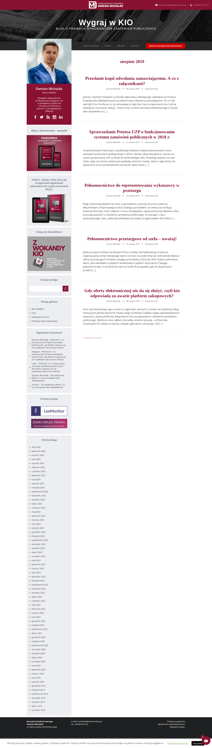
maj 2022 (36, 604)
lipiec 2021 (37, 633)
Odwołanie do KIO (40, 317)
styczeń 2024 (38, 528)
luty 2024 (36, 524)
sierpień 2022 (38, 592)
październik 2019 (40, 694)
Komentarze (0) (151, 89)
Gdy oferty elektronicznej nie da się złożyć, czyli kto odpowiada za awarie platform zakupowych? (132, 293)
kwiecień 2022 (38, 609)
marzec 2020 (38, 673)
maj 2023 (36, 560)
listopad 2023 (38, 536)
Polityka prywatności (176, 721)
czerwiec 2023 (38, 556)
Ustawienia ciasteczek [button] (177, 743)
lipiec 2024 (37, 503)
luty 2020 (36, 677)
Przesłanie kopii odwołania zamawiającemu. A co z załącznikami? (132, 81)
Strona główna (91, 46)
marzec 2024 (38, 520)
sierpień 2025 (38, 467)
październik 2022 (40, 584)
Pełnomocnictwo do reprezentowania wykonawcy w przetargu (132, 188)
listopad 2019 (38, 689)
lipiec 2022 (37, 596)
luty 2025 (36, 479)
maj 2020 (36, 665)
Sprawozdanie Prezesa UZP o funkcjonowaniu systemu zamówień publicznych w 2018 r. (132, 134)
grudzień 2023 (39, 532)
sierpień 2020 (38, 653)
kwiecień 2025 (38, 475)
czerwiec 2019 (38, 710)
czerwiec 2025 (38, 471)
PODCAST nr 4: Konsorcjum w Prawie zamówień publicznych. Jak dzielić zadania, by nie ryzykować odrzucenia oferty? (49, 343)
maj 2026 (36, 447)
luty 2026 (36, 459)
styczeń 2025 (38, 483)
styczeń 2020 (38, 681)
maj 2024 (36, 511)
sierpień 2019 (38, 702)
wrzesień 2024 (39, 495)
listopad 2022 (38, 580)
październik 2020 (40, 645)
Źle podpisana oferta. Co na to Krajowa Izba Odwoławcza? (48, 378)
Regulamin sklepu (177, 727)
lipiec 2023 (37, 552)
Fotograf (36, 351)
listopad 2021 (38, 625)
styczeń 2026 (38, 463)
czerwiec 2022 (38, 600)
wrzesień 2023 (39, 544)
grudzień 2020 (39, 637)
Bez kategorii (38, 309)
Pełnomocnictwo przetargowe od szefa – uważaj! (132, 238)
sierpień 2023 (38, 548)
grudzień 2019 (39, 685)
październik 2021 (40, 629)
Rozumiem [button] (197, 743)
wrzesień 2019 (39, 698)
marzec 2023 (38, 568)
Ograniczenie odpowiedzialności (171, 724)
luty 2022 (36, 617)
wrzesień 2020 (39, 649)
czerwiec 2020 (38, 661)
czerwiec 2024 (38, 507)
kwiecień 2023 (38, 564)
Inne (34, 313)
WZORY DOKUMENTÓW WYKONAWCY (165, 46)
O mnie (107, 46)
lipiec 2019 (37, 706)
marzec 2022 (38, 613)
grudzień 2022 (39, 576)
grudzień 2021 (39, 621)
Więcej (49, 111)
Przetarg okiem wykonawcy (45, 321)
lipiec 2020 (37, 657)
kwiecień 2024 (38, 515)
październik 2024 (40, 491)
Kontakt (135, 46)
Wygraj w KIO (106, 22)
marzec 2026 (38, 455)
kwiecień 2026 (38, 451)
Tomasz (35, 384)
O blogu (121, 46)
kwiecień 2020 (38, 669)
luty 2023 (36, 572)
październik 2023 (40, 540)
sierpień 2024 (38, 499)
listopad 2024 (38, 487)
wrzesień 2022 (39, 588)
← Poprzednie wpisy (91, 338)
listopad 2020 (38, 641)
